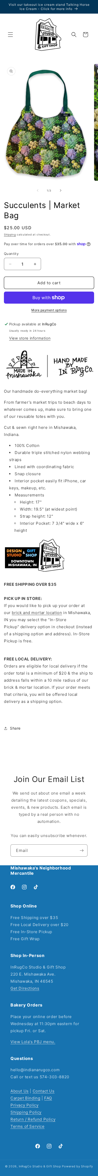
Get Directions (24, 988)
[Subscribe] (81, 850)
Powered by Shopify (77, 1166)
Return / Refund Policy (32, 1119)
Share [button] (15, 728)
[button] (10, 34)
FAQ (48, 1098)
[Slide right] (60, 190)
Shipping (10, 234)
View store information (29, 338)
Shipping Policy (26, 1112)
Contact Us (44, 1091)
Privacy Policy (24, 1105)
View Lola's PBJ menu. (32, 1041)
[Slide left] (37, 190)
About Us (19, 1091)
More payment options (49, 310)
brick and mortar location (37, 612)
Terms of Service (27, 1126)
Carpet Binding (25, 1098)
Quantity (11, 253)
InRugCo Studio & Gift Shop (40, 1166)
